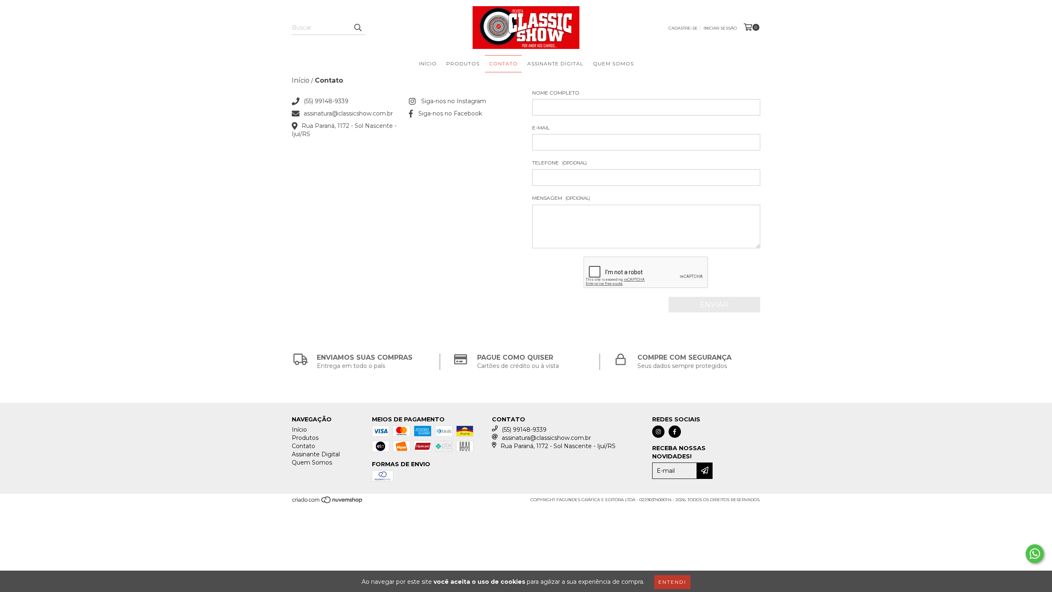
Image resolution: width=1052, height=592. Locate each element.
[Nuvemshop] (328, 502)
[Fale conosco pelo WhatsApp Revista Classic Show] (1035, 553)
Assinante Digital (555, 63)
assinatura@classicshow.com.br (348, 113)
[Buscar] (357, 27)
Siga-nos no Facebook (450, 113)
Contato (503, 63)
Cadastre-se (683, 28)
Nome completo (555, 93)
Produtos (463, 63)
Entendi (672, 582)
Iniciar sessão (720, 28)
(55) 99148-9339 (326, 101)
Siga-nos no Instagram (453, 101)
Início (428, 63)
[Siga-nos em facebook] (675, 432)
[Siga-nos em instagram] (658, 432)
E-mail (541, 128)
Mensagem (561, 198)
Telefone (559, 163)
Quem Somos (613, 63)
